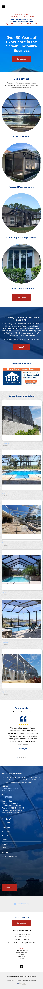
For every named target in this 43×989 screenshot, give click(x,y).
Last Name (7, 827)
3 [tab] (21, 757)
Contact (21, 959)
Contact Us (21, 59)
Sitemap (19, 980)
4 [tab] (23, 757)
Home (22, 948)
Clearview (5, 493)
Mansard (5, 642)
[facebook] (21, 966)
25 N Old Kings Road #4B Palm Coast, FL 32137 (21, 935)
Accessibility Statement (29, 980)
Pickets (4, 692)
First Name (7, 819)
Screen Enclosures (21, 950)
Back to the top (23, 904)
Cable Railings (7, 443)
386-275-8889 (7, 797)
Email (5, 844)
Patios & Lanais (21, 952)
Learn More (21, 297)
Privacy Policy (11, 980)
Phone (5, 836)
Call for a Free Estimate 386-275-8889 (23, 24)
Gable (4, 593)
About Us (21, 347)
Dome (4, 543)
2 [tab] (19, 757)
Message (5, 852)
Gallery (21, 955)
